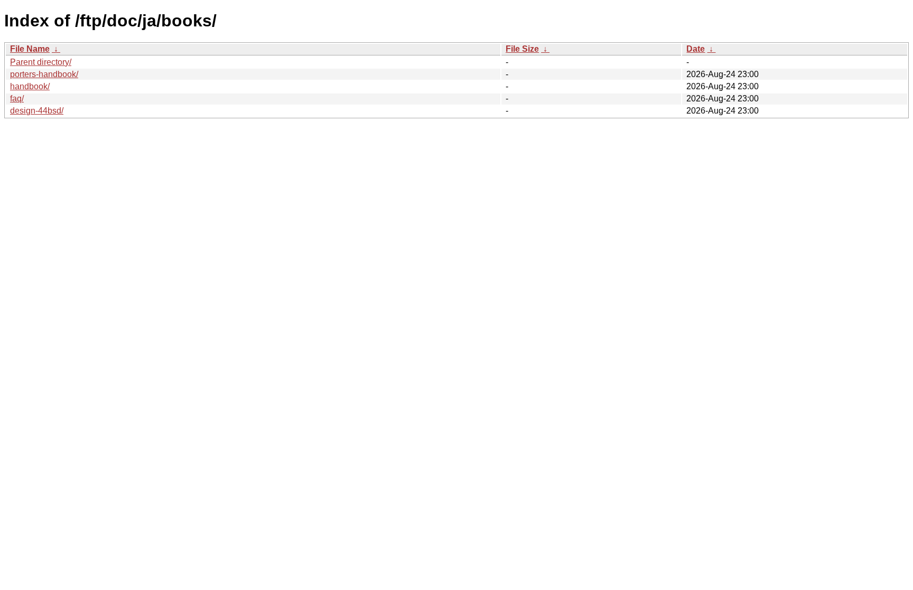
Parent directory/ (40, 62)
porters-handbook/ (44, 74)
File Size (522, 48)
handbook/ (30, 86)
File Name (30, 48)
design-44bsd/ (36, 110)
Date (695, 48)
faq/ (17, 98)
